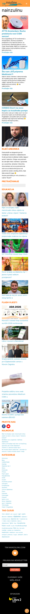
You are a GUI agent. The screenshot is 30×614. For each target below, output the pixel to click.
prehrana (10, 534)
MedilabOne (17, 530)
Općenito (4, 487)
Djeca (3, 468)
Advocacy (5, 458)
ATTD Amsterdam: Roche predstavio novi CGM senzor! (14, 34)
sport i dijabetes (6, 503)
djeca (4, 521)
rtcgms (15, 534)
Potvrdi (15, 570)
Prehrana (4, 493)
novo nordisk (19, 532)
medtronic (5, 532)
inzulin (8, 525)
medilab (4, 530)
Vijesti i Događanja (7, 507)
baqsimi (15, 514)
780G (3, 514)
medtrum (12, 532)
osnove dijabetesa (7, 489)
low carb (21, 528)
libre (14, 528)
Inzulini (4, 479)
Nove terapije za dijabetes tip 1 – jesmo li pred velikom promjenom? (15, 274)
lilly (18, 528)
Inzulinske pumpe (7, 481)
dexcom (4, 516)
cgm (19, 514)
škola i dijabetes (6, 501)
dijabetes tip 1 (15, 519)
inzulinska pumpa (21, 525)
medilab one (10, 530)
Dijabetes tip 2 (6, 466)
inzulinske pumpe (7, 528)
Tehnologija (5, 505)
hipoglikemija (21, 523)
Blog (3, 460)
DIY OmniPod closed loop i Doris (15, 254)
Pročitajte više (7, 52)
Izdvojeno (5, 483)
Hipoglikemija (6, 476)
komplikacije (5, 485)
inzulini (13, 525)
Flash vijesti (5, 474)
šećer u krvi (5, 499)
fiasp (15, 523)
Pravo (3, 491)
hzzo (4, 526)
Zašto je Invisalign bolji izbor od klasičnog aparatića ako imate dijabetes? (14, 444)
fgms (11, 523)
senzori (20, 534)
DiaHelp (4, 464)
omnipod (4, 534)
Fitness (4, 472)
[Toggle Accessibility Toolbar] (27, 611)
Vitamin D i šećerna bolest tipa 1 (11, 447)
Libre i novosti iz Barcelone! (13, 341)
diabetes (10, 516)
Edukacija (4, 470)
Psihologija (5, 495)
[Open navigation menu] (26, 3)
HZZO (3, 477)
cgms (23, 514)
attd (11, 514)
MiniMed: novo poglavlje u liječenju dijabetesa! (12, 441)
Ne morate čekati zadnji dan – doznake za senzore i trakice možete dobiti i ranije (14, 450)
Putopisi (4, 497)
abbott (7, 514)
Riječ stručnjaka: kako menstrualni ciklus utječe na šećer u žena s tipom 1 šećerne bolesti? (14, 436)
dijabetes (17, 516)
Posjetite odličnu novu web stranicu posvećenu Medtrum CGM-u (13, 394)
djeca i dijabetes (12, 521)
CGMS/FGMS (5, 462)
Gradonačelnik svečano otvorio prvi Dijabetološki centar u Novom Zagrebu (14, 361)
